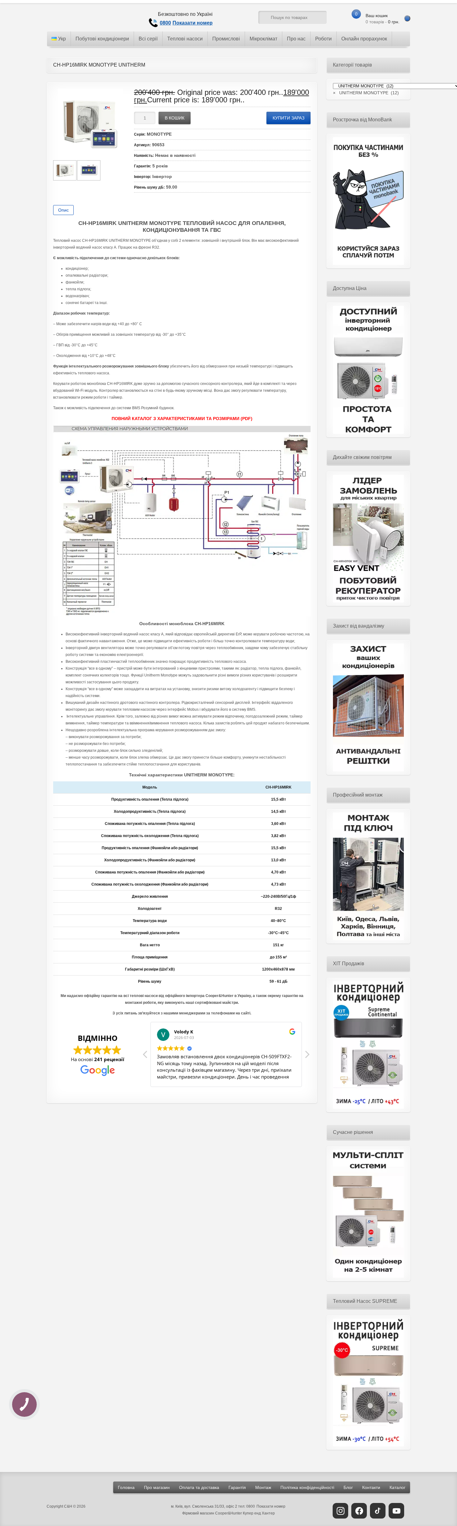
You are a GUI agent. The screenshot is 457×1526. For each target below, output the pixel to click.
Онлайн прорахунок (364, 38)
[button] (307, 1056)
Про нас (296, 38)
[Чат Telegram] (230, 19)
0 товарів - (382, 18)
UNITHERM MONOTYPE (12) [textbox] (366, 92)
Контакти (371, 1487)
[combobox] (366, 92)
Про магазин (157, 1487)
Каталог (397, 1487)
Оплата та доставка (199, 1487)
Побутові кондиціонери (102, 38)
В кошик (174, 117)
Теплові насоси (185, 38)
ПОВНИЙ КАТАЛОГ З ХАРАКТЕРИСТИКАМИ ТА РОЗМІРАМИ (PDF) (182, 418)
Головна (126, 1487)
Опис (63, 210)
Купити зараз (288, 117)
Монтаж (263, 1487)
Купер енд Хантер (259, 1513)
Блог (348, 1487)
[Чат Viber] (242, 19)
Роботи (323, 38)
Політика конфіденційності (307, 1487)
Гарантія (237, 1487)
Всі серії (148, 38)
